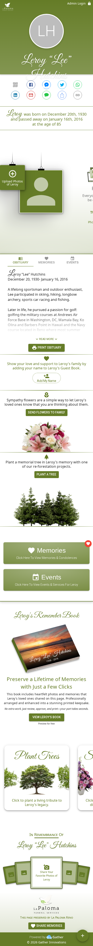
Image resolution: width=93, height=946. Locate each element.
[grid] (46, 199)
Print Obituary (49, 347)
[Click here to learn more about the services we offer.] (46, 904)
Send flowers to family (46, 412)
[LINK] (77, 95)
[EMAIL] (31, 95)
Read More (46, 339)
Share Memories (49, 925)
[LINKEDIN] (15, 95)
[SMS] (46, 95)
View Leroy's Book (46, 717)
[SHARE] (62, 95)
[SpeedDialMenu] (83, 936)
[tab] (21, 260)
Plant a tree (46, 474)
